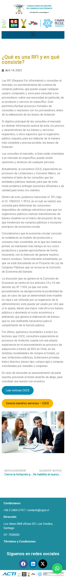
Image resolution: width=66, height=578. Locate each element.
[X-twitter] (42, 563)
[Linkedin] (33, 563)
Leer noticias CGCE (17, 390)
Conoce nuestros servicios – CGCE (27, 403)
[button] (33, 34)
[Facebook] (23, 563)
